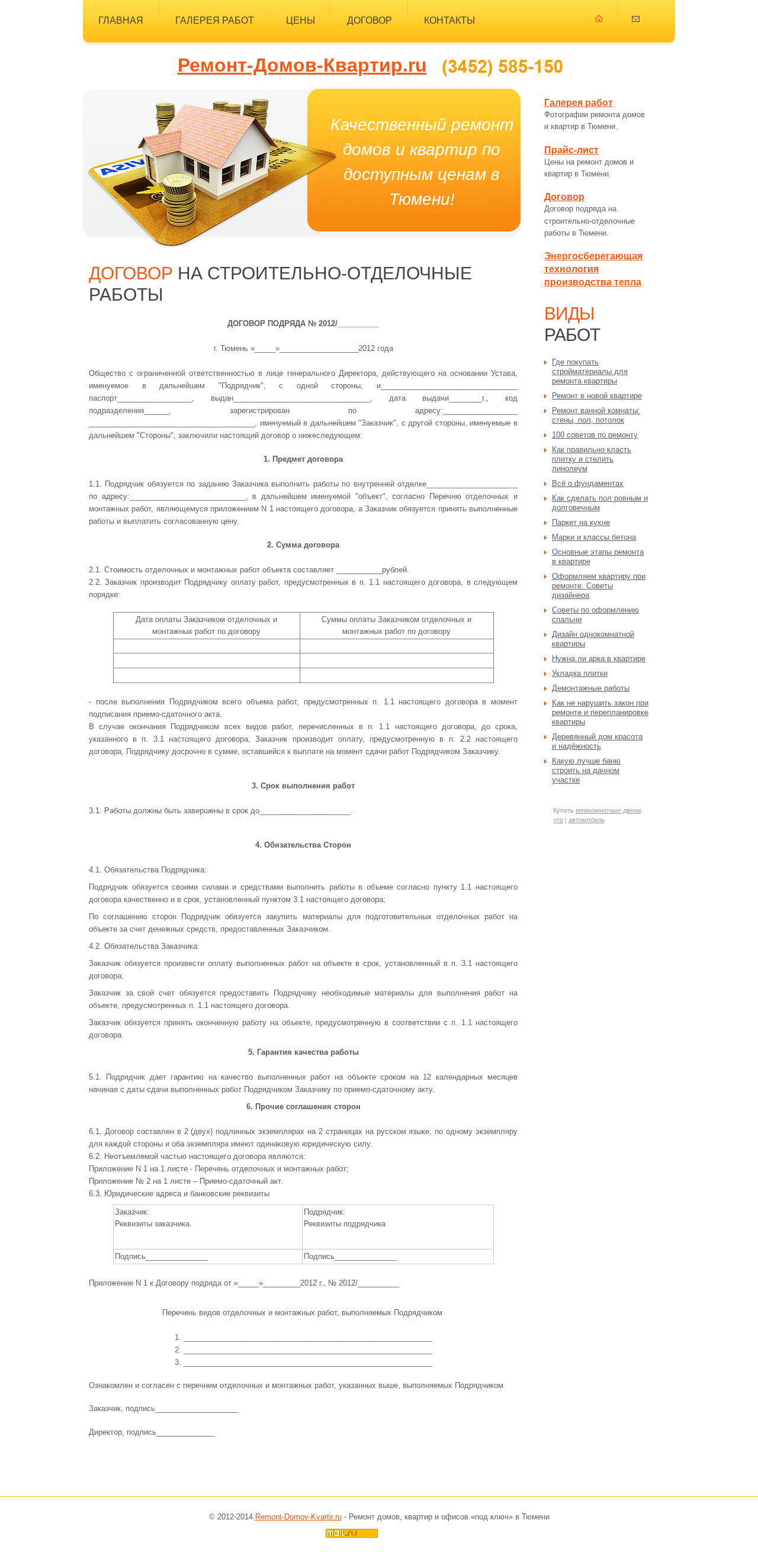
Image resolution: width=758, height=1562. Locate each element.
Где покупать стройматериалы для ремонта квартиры (590, 371)
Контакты (449, 20)
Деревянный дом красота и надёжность (597, 741)
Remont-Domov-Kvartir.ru (298, 1516)
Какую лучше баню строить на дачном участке (586, 770)
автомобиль (586, 819)
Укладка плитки (580, 673)
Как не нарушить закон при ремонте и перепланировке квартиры (600, 712)
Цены (300, 20)
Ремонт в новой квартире (597, 395)
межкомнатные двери (608, 810)
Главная (120, 20)
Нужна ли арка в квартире (598, 658)
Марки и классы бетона (594, 537)
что (558, 819)
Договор (369, 20)
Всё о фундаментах (588, 483)
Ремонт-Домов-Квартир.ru (302, 65)
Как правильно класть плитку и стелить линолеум (591, 459)
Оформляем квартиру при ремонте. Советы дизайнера (598, 586)
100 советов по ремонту (595, 434)
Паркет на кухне (581, 522)
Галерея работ (214, 20)
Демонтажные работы (590, 688)
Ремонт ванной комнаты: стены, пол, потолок (596, 415)
